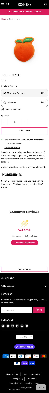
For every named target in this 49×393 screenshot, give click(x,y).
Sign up (38, 310)
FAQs (17, 374)
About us (9, 374)
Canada (23, 337)
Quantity (5, 115)
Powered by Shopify (24, 388)
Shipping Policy (17, 379)
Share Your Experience (25, 242)
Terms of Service (31, 379)
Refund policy (35, 374)
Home (3, 19)
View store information (12, 148)
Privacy (24, 374)
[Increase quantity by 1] (24, 122)
